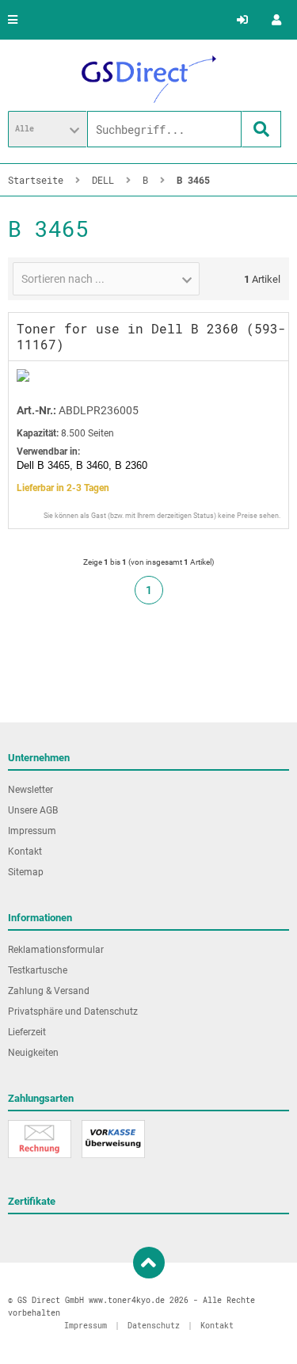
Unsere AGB (33, 810)
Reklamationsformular (56, 949)
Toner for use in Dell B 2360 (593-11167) (151, 336)
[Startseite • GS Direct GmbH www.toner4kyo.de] (149, 79)
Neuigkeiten (33, 1052)
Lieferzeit (27, 1032)
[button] (47, 129)
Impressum (32, 830)
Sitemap (26, 872)
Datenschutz (154, 1325)
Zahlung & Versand (48, 990)
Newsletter (30, 789)
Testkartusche (37, 970)
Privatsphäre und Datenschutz (73, 1011)
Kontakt (25, 851)
